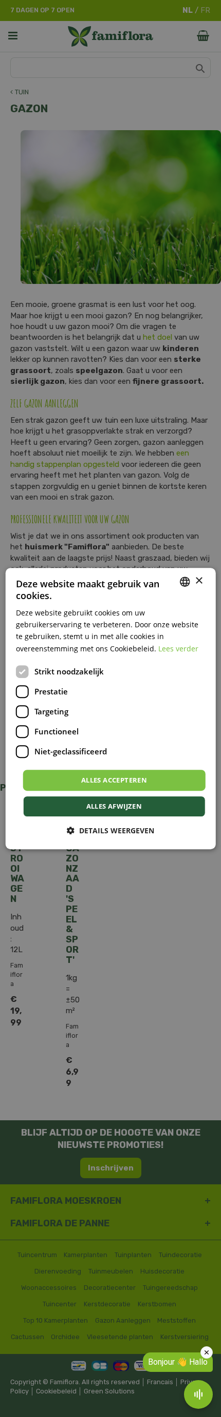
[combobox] (184, 582)
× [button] (198, 581)
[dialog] (111, 709)
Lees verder (178, 648)
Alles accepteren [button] (114, 780)
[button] (110, 830)
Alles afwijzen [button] (114, 806)
